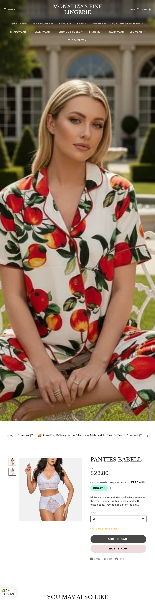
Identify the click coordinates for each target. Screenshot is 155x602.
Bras (80, 23)
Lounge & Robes (69, 31)
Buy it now (118, 548)
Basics (63, 23)
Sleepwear (42, 31)
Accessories (41, 23)
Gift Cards (19, 23)
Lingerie (94, 31)
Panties (98, 23)
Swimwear (116, 31)
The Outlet (76, 40)
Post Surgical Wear (126, 23)
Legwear (136, 31)
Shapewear (18, 31)
